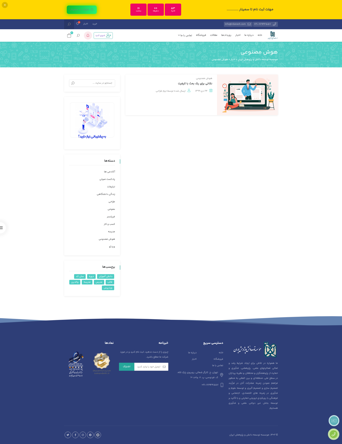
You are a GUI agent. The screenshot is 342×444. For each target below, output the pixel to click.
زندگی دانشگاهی (106, 194)
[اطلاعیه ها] (88, 35)
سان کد (80, 276)
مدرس (99, 282)
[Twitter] (68, 435)
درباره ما (249, 35)
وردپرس (108, 288)
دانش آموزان (105, 276)
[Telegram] (90, 435)
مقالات (213, 35)
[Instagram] (83, 435)
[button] (82, 10)
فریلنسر (111, 217)
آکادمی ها (109, 172)
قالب (109, 282)
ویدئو (112, 247)
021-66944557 (262, 24)
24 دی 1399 (201, 91)
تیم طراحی (161, 91)
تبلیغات (111, 187)
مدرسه (111, 232)
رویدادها (226, 35)
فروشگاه (201, 35)
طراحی (111, 202)
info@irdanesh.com (235, 24)
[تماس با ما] (333, 434)
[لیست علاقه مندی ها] (77, 24)
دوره (91, 276)
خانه (260, 35)
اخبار (85, 24)
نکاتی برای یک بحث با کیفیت (195, 83)
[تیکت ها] (334, 420)
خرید (94, 24)
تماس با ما (186, 36)
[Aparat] (98, 435)
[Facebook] (75, 435)
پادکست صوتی (107, 179)
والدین (75, 282)
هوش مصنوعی (204, 78)
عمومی (111, 209)
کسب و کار (109, 224)
